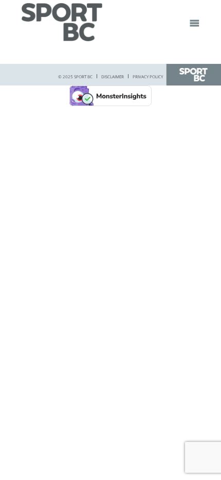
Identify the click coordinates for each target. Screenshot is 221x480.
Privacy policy (148, 76)
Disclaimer (112, 76)
